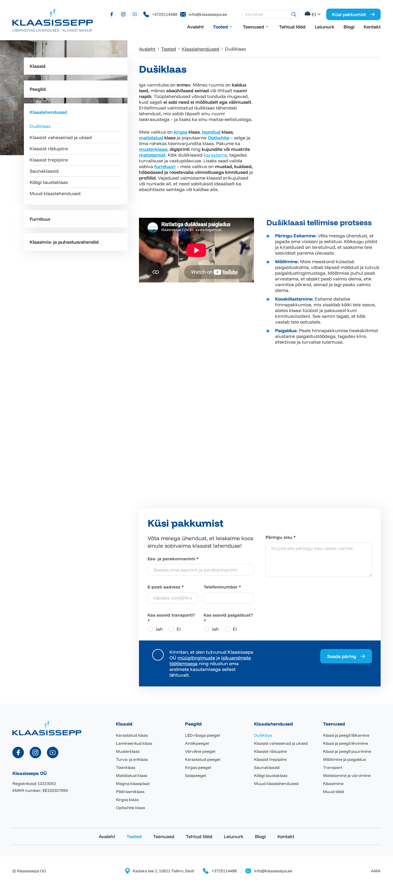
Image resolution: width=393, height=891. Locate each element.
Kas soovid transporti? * (171, 617)
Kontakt (372, 27)
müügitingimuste (196, 658)
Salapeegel (195, 775)
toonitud (211, 132)
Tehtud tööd (292, 27)
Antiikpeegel (197, 743)
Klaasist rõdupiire (49, 148)
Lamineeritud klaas (134, 743)
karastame (215, 155)
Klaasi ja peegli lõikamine (346, 735)
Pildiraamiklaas (130, 791)
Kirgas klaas (127, 799)
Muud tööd (333, 791)
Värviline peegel (200, 751)
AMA (376, 870)
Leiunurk (324, 27)
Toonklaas (125, 767)
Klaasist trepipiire (49, 160)
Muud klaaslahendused (55, 193)
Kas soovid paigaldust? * (228, 617)
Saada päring (341, 656)
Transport (332, 767)
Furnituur (40, 219)
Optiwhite (218, 138)
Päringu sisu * (281, 537)
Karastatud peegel (202, 759)
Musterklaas (128, 751)
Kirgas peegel (198, 767)
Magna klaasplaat (133, 783)
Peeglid (38, 89)
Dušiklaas (40, 126)
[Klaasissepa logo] (52, 19)
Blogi (349, 27)
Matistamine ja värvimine (347, 775)
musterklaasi (153, 149)
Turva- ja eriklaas (132, 759)
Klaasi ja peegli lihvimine (345, 743)
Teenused (253, 27)
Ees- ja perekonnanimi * (173, 558)
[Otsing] (294, 14)
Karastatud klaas (132, 735)
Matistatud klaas (131, 775)
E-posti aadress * (166, 587)
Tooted (220, 27)
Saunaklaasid (44, 171)
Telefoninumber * (222, 587)
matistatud (151, 138)
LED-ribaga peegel (202, 735)
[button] (313, 14)
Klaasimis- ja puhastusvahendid (64, 242)
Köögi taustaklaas (49, 182)
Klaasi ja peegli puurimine (347, 751)
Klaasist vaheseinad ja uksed (61, 137)
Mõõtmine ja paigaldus (344, 759)
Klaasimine (333, 783)
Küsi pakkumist (349, 14)
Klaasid (37, 66)
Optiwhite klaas (130, 807)
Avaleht (195, 27)
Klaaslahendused (48, 112)
